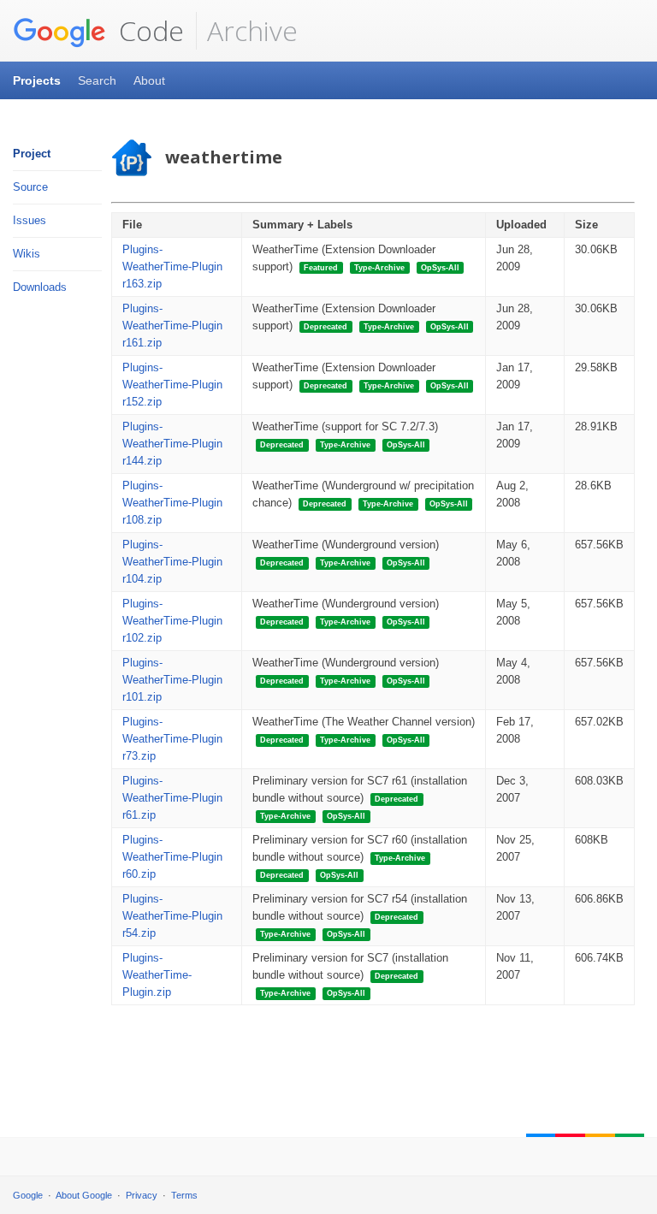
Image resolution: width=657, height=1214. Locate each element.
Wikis (26, 253)
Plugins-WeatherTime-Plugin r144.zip (172, 443)
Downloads (40, 287)
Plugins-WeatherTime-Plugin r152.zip (172, 384)
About (149, 80)
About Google (84, 1195)
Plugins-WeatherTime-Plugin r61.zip (172, 797)
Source (30, 187)
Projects (37, 80)
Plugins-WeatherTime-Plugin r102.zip (172, 620)
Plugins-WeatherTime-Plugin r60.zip (172, 856)
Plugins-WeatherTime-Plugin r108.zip (172, 502)
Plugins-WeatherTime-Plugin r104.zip (172, 561)
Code (148, 30)
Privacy (141, 1195)
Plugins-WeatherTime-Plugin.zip (157, 974)
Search (97, 80)
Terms (184, 1195)
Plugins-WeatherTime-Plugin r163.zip (172, 266)
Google (28, 1195)
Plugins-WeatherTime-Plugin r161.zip (172, 325)
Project (31, 153)
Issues (29, 220)
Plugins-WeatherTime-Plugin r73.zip (172, 738)
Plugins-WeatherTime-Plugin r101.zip (172, 679)
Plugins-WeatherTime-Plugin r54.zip (172, 915)
